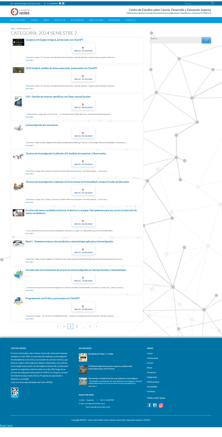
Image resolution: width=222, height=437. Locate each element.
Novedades (114, 20)
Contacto (130, 20)
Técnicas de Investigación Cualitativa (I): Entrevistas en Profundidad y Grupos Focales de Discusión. (78, 181)
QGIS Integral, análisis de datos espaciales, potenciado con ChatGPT (62, 68)
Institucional (18, 20)
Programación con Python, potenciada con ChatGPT (53, 298)
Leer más (29, 60)
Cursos (34, 20)
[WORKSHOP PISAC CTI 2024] (83, 357)
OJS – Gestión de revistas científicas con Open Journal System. (58, 96)
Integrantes (77, 20)
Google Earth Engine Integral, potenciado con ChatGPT (54, 39)
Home (149, 353)
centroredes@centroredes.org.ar (27, 3)
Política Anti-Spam (156, 397)
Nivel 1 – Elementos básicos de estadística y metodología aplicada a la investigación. (70, 241)
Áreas (46, 20)
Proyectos (59, 20)
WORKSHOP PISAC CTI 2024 (100, 354)
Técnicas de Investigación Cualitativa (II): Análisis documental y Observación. (66, 153)
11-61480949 (52, 3)
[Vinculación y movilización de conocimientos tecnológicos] (83, 382)
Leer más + (92, 386)
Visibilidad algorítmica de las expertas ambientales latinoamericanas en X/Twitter (110, 367)
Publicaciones (96, 20)
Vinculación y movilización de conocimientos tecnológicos (113, 378)
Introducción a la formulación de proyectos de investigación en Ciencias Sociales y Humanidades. (76, 270)
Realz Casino (6, 425)
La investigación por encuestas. (42, 125)
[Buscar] (206, 40)
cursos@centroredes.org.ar (94, 403)
